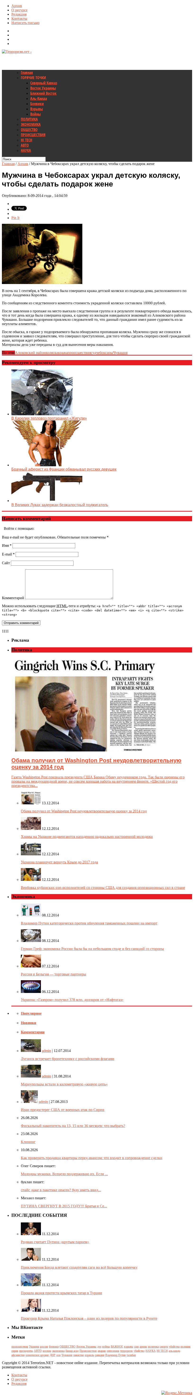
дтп (99, 1346)
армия (143, 1346)
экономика (58, 1351)
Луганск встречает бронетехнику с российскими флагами (67, 1059)
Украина (34, 1346)
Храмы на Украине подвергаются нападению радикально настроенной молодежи (87, 837)
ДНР (52, 1355)
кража (63, 353)
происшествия (79, 353)
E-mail (8, 554)
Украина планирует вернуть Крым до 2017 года (59, 862)
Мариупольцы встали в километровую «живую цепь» (64, 1084)
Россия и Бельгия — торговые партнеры (53, 974)
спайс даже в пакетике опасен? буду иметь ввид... (61, 1190)
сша (136, 1346)
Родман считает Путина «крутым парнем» (55, 1242)
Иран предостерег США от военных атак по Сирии (62, 1110)
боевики (54, 1346)
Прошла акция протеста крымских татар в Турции (61, 1293)
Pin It (15, 218)
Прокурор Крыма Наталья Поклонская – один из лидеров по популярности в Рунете (89, 1318)
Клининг (28, 1142)
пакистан (78, 1355)
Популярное (31, 1013)
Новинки (28, 1023)
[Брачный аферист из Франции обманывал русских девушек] (46, 465)
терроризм (126, 1351)
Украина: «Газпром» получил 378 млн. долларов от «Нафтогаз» (72, 1000)
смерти (164, 1346)
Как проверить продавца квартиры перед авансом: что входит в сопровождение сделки (91, 1158)
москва (47, 1351)
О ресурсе (19, 10)
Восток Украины (43, 88)
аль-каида (174, 1351)
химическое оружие (37, 1355)
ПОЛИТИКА (29, 119)
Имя (7, 545)
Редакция (18, 14)
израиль (89, 1355)
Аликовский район (30, 353)
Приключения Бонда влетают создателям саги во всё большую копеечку (79, 1267)
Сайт (6, 563)
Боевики (37, 103)
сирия (14, 1351)
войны (106, 1346)
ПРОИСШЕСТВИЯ (33, 134)
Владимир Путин (115, 1355)
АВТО (25, 145)
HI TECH (26, 140)
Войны (35, 114)
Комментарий (13, 598)
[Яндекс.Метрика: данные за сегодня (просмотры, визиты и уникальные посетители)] (176, 1393)
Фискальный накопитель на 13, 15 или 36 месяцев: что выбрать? (73, 1126)
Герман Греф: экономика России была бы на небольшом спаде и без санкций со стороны (92, 949)
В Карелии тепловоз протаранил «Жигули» (49, 418)
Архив (16, 6)
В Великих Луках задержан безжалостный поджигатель (59, 505)
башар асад (72, 1351)
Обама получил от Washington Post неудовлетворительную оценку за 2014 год (84, 811)
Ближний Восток (43, 93)
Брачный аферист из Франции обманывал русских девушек (63, 469)
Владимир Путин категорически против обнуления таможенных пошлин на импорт (89, 923)
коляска (52, 353)
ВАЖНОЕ (117, 1346)
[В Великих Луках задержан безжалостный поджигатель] (46, 501)
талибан (131, 1355)
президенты (26, 1351)
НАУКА (26, 150)
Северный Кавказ (43, 82)
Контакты (19, 19)
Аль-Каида (38, 98)
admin (46, 1051)
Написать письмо (25, 23)
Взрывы (36, 108)
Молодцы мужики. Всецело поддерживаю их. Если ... (64, 1174)
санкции (99, 1355)
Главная (27, 72)
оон (58, 1355)
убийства (174, 1346)
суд (93, 353)
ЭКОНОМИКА (31, 124)
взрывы (128, 1346)
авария (102, 1351)
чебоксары (104, 353)
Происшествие (88, 1351)
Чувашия (120, 353)
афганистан (18, 1355)
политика (153, 1346)
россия (44, 1346)
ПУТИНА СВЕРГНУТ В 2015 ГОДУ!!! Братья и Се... (64, 1206)
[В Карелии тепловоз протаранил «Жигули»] (42, 414)
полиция (185, 1346)
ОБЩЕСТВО (29, 129)
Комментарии (32, 1032)
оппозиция (113, 1351)
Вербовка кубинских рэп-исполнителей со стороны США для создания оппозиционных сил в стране (103, 888)
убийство (139, 1351)
